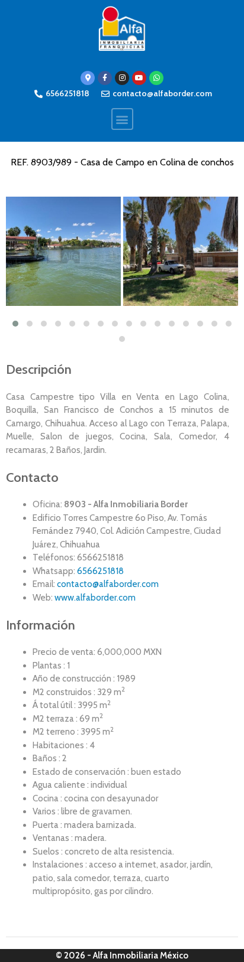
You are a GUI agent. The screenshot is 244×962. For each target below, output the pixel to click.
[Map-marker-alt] (88, 78)
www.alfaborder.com (95, 597)
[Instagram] (122, 78)
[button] (122, 119)
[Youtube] (139, 78)
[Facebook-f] (105, 78)
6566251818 (100, 571)
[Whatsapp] (156, 78)
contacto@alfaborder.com (108, 584)
